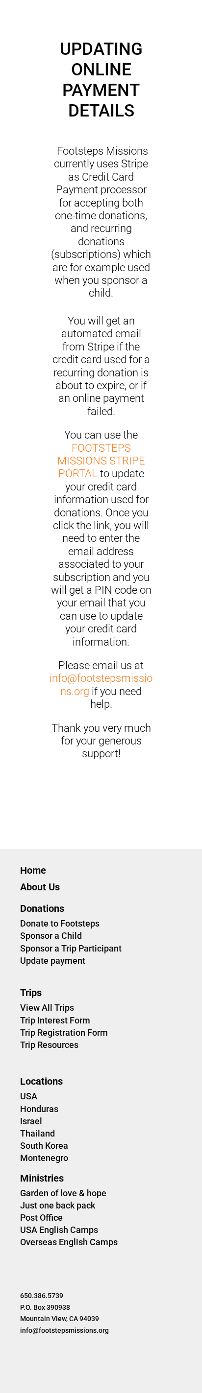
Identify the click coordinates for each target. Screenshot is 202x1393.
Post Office (41, 1217)
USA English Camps (59, 1230)
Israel (31, 1121)
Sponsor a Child (51, 935)
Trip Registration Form (64, 1032)
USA (28, 1096)
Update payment (52, 960)
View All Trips (47, 1007)
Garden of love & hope (63, 1193)
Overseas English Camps (69, 1242)
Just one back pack (57, 1205)
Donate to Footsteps (60, 923)
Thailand (37, 1133)
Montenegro (44, 1158)
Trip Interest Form (55, 1020)
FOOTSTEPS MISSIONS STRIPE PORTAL (101, 461)
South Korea (44, 1145)
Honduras (39, 1109)
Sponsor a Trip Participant (71, 948)
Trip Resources (49, 1045)
